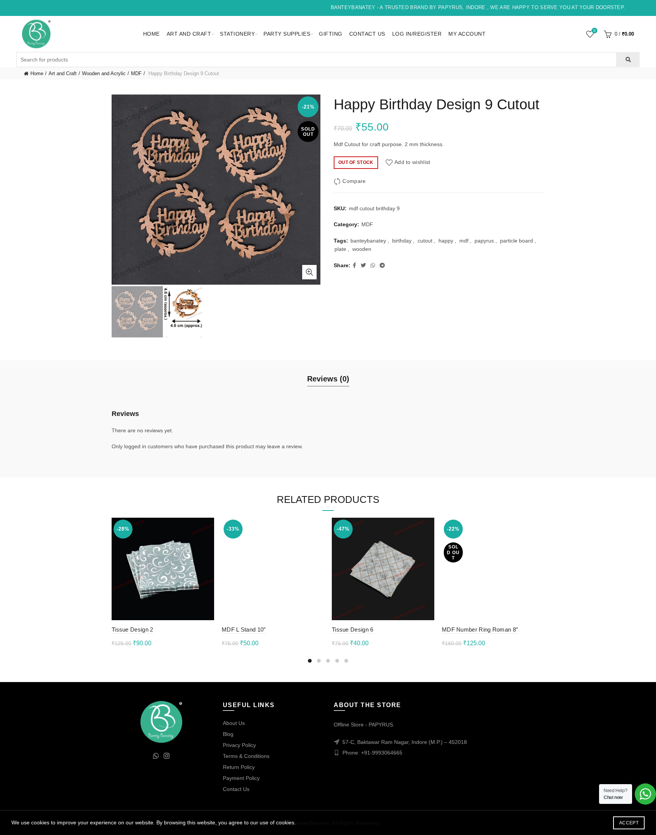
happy (445, 241)
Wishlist (594, 30)
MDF (136, 73)
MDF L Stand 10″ (244, 629)
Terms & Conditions (246, 756)
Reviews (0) (328, 379)
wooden (361, 249)
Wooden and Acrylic (104, 73)
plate (340, 249)
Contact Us (367, 34)
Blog (228, 734)
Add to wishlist (412, 162)
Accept (629, 823)
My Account (467, 34)
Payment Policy (241, 778)
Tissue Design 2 (132, 629)
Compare (354, 181)
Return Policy (239, 767)
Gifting (330, 34)
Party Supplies (286, 34)
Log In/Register (417, 34)
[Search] (627, 59)
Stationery (237, 34)
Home (151, 34)
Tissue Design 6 (353, 629)
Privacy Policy (239, 745)
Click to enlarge (309, 272)
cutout (425, 241)
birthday (402, 241)
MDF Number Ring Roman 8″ (480, 629)
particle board (516, 241)
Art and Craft (189, 34)
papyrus (484, 241)
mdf (463, 241)
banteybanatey (368, 241)
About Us (234, 723)
